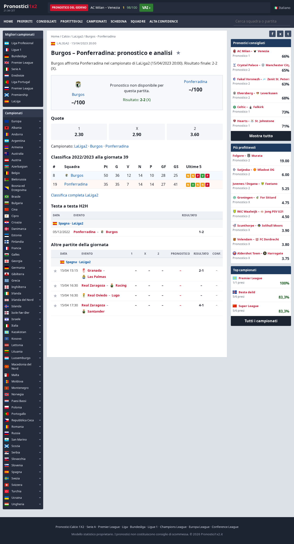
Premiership (19, 95)
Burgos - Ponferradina (100, 36)
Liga (125, 527)
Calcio (66, 36)
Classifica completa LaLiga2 (74, 195)
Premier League (22, 63)
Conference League (225, 527)
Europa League (199, 527)
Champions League (173, 527)
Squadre (138, 21)
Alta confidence (164, 21)
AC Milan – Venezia (113, 7)
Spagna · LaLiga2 (71, 223)
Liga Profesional (22, 43)
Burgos (78, 94)
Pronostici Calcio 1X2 (70, 527)
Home (8, 21)
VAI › (146, 7)
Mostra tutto (261, 135)
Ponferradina (195, 81)
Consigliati (46, 21)
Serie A (16, 69)
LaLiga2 (77, 36)
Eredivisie (17, 75)
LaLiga (15, 101)
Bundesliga (19, 56)
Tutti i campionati (261, 320)
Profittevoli (71, 21)
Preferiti (24, 21)
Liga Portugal (20, 82)
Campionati (97, 21)
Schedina (119, 21)
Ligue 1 (16, 50)
